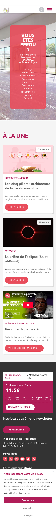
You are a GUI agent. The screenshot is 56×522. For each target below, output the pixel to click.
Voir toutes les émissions (22, 348)
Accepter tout (28, 500)
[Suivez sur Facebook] (5, 459)
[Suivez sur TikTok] (28, 459)
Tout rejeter (28, 516)
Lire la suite (14, 207)
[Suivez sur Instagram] (16, 459)
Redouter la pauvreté (22, 329)
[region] (28, 495)
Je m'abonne (16, 429)
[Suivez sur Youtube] (22, 459)
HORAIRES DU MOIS (19, 407)
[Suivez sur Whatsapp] (34, 459)
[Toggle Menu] (49, 9)
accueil (28, 98)
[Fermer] (53, 471)
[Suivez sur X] (11, 459)
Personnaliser (28, 508)
